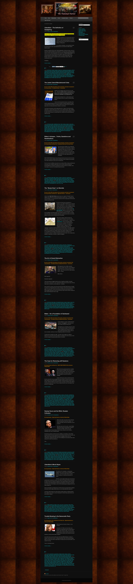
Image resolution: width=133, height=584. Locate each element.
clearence (45, 559)
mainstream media (57, 129)
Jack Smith (63, 250)
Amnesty (53, 347)
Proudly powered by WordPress (66, 580)
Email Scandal (68, 395)
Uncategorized (61, 127)
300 (49, 557)
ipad (65, 561)
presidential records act (61, 251)
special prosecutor (64, 458)
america (45, 352)
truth (71, 356)
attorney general (56, 399)
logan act (59, 402)
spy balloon (57, 307)
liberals (51, 75)
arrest (50, 399)
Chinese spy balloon (66, 305)
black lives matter (67, 506)
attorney (50, 558)
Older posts (46, 569)
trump (55, 77)
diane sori (45, 250)
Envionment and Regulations (48, 349)
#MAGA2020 (65, 351)
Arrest (51, 394)
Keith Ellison (48, 75)
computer (55, 559)
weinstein (67, 511)
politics (64, 75)
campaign (65, 399)
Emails (71, 395)
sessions (60, 404)
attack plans (49, 128)
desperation (73, 507)
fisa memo (57, 401)
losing (57, 509)
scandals (60, 458)
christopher (68, 558)
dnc (69, 455)
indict (52, 561)
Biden (52, 124)
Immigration (68, 349)
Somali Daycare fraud (58, 76)
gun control (62, 349)
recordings (46, 252)
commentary (46, 74)
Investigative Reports (65, 18)
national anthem (68, 509)
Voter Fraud (62, 73)
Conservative (60, 70)
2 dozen (47, 557)
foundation (60, 508)
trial (52, 253)
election (49, 456)
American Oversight (69, 127)
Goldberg (72, 128)
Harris (60, 303)
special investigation (66, 404)
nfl (71, 509)
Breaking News (54, 18)
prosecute (55, 403)
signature (66, 182)
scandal (53, 76)
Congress (53, 70)
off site (60, 562)
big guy (54, 352)
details (74, 249)
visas (47, 566)
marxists (62, 354)
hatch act (66, 401)
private (57, 563)
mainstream (61, 509)
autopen (57, 180)
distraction (46, 508)
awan (53, 558)
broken (63, 399)
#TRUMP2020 (72, 351)
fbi (53, 250)
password (48, 563)
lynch (49, 457)
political (61, 75)
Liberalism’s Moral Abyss (52, 464)
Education (66, 71)
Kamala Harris (67, 303)
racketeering (71, 457)
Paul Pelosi (55, 306)
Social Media (52, 127)
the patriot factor (46, 183)
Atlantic (45, 128)
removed (64, 403)
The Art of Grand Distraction (53, 258)
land (53, 402)
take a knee (70, 510)
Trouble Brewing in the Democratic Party (57, 516)
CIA (56, 302)
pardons (70, 181)
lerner (57, 402)
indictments (66, 456)
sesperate (61, 510)
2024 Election (49, 70)
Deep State (62, 245)
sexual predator (65, 510)
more (57, 457)
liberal (45, 354)
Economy (63, 71)
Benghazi (54, 394)
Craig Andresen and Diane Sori (53, 178)
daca (60, 400)
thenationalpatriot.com (47, 77)
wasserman (52, 566)
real (45, 458)
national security (68, 129)
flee (66, 560)
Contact (59, 18)
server (47, 564)
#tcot (68, 351)
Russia (53, 247)
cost (68, 352)
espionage (48, 401)
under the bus (61, 511)
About (49, 18)
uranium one (46, 406)
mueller (69, 402)
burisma (71, 248)
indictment (60, 250)
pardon (45, 251)
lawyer (70, 561)
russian (55, 458)
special (55, 564)
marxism (59, 354)
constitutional (65, 249)
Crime (60, 125)
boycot (72, 506)
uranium (73, 405)
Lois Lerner (46, 397)
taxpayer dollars (64, 76)
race (66, 75)
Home (45, 18)
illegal (60, 181)
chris (65, 558)
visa (45, 566)
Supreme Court (62, 247)
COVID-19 (73, 70)
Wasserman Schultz (52, 454)
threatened (64, 565)
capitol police (62, 558)
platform (65, 354)
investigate (54, 561)
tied (69, 565)
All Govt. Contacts (82, 28)
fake (50, 401)
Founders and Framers (69, 178)
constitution (72, 180)
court (53, 400)
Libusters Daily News (82, 29)
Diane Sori (55, 395)
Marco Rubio (52, 126)
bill (63, 506)
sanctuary (54, 404)
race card (59, 403)
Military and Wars (65, 126)
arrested (52, 399)
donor (53, 508)
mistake (64, 129)
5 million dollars (60, 248)
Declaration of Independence (58, 348)
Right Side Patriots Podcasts (83, 34)
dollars (57, 560)
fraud (73, 71)
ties (71, 565)
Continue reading (47, 63)
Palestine (71, 126)
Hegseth (45, 129)
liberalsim (54, 509)
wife (55, 566)
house (50, 561)
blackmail (66, 248)
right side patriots (71, 75)
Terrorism (51, 73)
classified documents (47, 249)
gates (59, 456)
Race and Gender (63, 72)
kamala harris (71, 353)
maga (53, 129)
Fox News (47, 573)
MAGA (45, 72)
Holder (64, 456)
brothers (58, 558)
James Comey (61, 396)
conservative (50, 74)
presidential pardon (55, 251)
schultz (71, 563)
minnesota (58, 75)
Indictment (54, 246)
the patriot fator (57, 405)
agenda (53, 506)
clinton (50, 507)
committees (52, 559)
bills (61, 180)
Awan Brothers (52, 553)
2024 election (56, 248)
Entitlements (70, 71)
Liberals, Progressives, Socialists (51, 179)
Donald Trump (55, 71)
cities (68, 399)
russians (51, 404)
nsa (72, 402)
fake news (55, 508)
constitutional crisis (47, 181)
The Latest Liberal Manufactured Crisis (56, 82)
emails (49, 353)
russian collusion (47, 404)
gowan (70, 560)
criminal (63, 455)
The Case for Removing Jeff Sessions (56, 361)
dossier (67, 400)
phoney (48, 403)
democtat (49, 560)
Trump (57, 73)
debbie (73, 559)
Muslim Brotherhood (53, 562)
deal (61, 400)
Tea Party (66, 247)
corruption (54, 74)
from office (63, 401)
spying (73, 404)
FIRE (53, 401)
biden (59, 180)
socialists (68, 355)
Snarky (71, 72)
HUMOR (70, 74)
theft (55, 565)
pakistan (68, 562)
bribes (48, 507)
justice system (70, 250)
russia (51, 307)
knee (71, 508)
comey (70, 399)
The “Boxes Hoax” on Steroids (54, 188)
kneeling (48, 509)
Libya (67, 555)
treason (68, 405)
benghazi (60, 399)
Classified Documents (57, 124)
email (72, 400)
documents (57, 181)
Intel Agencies (63, 303)
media (65, 509)
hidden (57, 353)
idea (63, 353)
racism (68, 75)
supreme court (64, 252)
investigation (46, 402)
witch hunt (55, 131)
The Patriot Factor (82, 35)
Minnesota (56, 72)
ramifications (49, 182)
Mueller (58, 397)
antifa (62, 506)
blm (70, 506)
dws (59, 560)
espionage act (51, 250)
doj (48, 250)
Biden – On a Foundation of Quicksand (56, 314)
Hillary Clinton (49, 396)
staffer (64, 564)
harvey (63, 508)
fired (55, 401)
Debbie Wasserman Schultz (58, 554)
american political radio (57, 506)
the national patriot (69, 76)
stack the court (72, 355)
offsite (62, 562)
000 (45, 557)
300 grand (51, 557)
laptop (50, 306)
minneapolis (54, 75)
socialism (64, 355)
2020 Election (49, 347)
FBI (57, 303)
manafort (51, 457)
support (67, 564)
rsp (44, 76)
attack (55, 305)
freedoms (54, 353)
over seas (64, 562)
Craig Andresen (55, 31)
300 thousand (55, 557)
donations (50, 508)
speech (71, 404)
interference (70, 456)
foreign (68, 560)
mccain (55, 457)
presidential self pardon (68, 251)
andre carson (73, 557)
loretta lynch (63, 402)
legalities (65, 181)
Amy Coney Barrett (50, 352)
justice (68, 353)
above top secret (60, 557)
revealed (45, 355)
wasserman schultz (70, 459)
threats (68, 565)
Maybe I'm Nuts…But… (82, 30)
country (65, 559)
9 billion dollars (68, 73)
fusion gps (56, 456)
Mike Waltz (61, 129)
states (45, 405)
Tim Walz (54, 73)
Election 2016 (73, 348)
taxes (48, 73)
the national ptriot (52, 405)
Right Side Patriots (47, 20)
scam (51, 76)
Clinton (61, 124)
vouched (49, 566)
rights (54, 355)
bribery (69, 248)
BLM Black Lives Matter (53, 504)
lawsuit (48, 129)
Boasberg (52, 128)
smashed (52, 564)
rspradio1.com (48, 76)
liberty (54, 354)
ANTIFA (48, 504)
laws (55, 402)
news (71, 402)
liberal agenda (49, 354)
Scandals (67, 72)
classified (55, 128)
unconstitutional (57, 253)
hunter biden (56, 250)
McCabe (66, 402)
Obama (60, 72)
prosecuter (59, 563)
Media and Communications (51, 72)
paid (63, 457)
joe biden (62, 181)
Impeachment (51, 246)
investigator (62, 561)
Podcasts (71, 18)
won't (49, 406)
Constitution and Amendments (66, 70)
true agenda (67, 356)
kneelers (45, 509)
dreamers (69, 400)
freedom (51, 353)
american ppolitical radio (63, 454)
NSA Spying (61, 397)
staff (62, 564)
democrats (51, 71)
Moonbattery (81, 32)
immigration (72, 401)
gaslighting (67, 74)
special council (59, 564)
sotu (62, 404)
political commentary (63, 306)
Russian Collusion (57, 247)
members (48, 562)
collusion (49, 455)
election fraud (63, 74)
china (62, 305)
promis (72, 354)
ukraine (48, 308)
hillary (69, 401)
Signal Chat (62, 130)
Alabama (68, 398)
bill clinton (55, 558)
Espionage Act (59, 221)
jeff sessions (50, 402)
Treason (69, 247)
